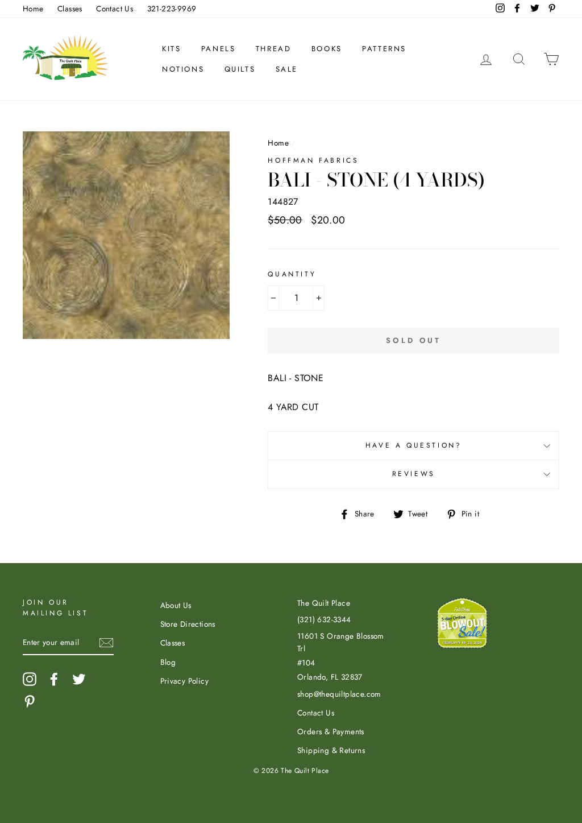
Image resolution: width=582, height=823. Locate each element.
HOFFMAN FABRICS (313, 160)
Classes (69, 8)
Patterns (384, 48)
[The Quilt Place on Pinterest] (29, 701)
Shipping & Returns (331, 750)
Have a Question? (413, 445)
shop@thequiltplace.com (339, 694)
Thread (274, 48)
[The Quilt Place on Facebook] (54, 679)
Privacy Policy (184, 680)
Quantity (292, 274)
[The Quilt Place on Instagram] (29, 679)
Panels (218, 48)
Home (33, 8)
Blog (168, 662)
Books (326, 48)
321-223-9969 (172, 8)
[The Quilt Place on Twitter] (79, 679)
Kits (171, 48)
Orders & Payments (330, 731)
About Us (176, 605)
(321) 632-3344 (324, 619)
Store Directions (187, 624)
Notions (183, 69)
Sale (287, 69)
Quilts (240, 69)
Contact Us (114, 8)
